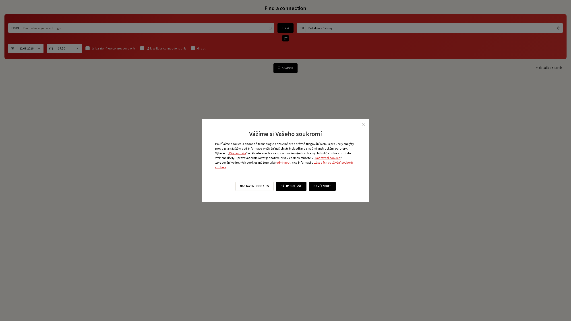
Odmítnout (322, 186)
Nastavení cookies (327, 158)
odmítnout (283, 162)
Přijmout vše (237, 153)
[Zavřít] (363, 124)
